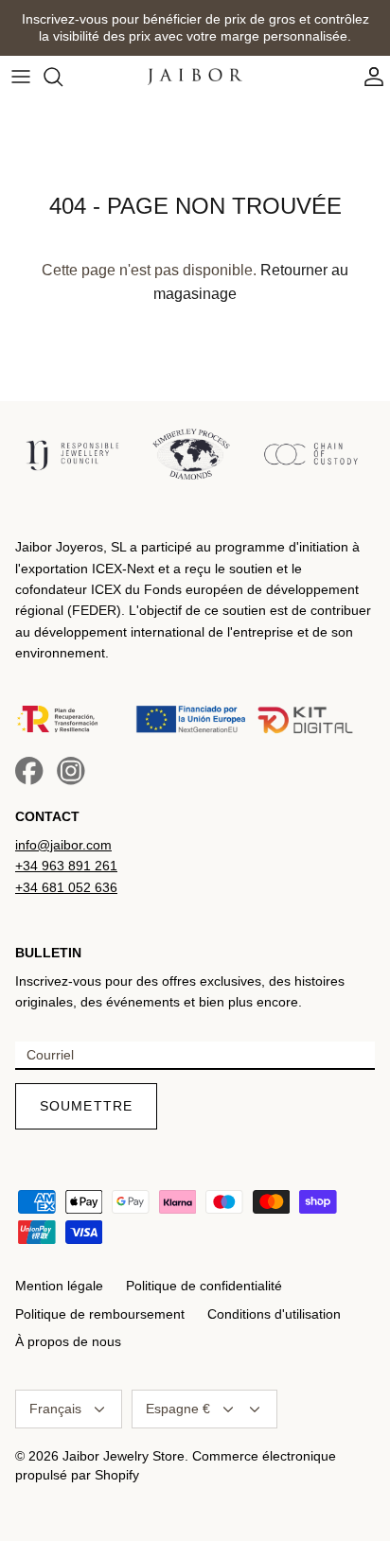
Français (55, 1408)
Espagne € (178, 1408)
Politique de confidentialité (204, 1285)
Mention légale (59, 1285)
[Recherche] (62, 76)
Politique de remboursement (100, 1314)
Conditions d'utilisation (274, 1314)
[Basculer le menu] (21, 76)
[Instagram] (71, 771)
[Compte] (369, 76)
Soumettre (86, 1105)
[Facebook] (29, 771)
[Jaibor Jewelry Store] (195, 76)
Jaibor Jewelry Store (123, 1455)
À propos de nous (68, 1341)
